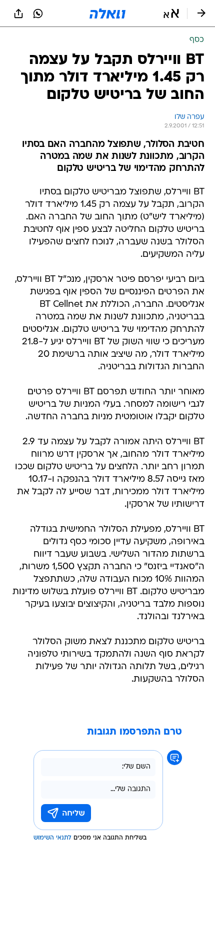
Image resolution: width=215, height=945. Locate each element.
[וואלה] (108, 13)
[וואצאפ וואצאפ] (38, 13)
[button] (171, 13)
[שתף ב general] (18, 13)
